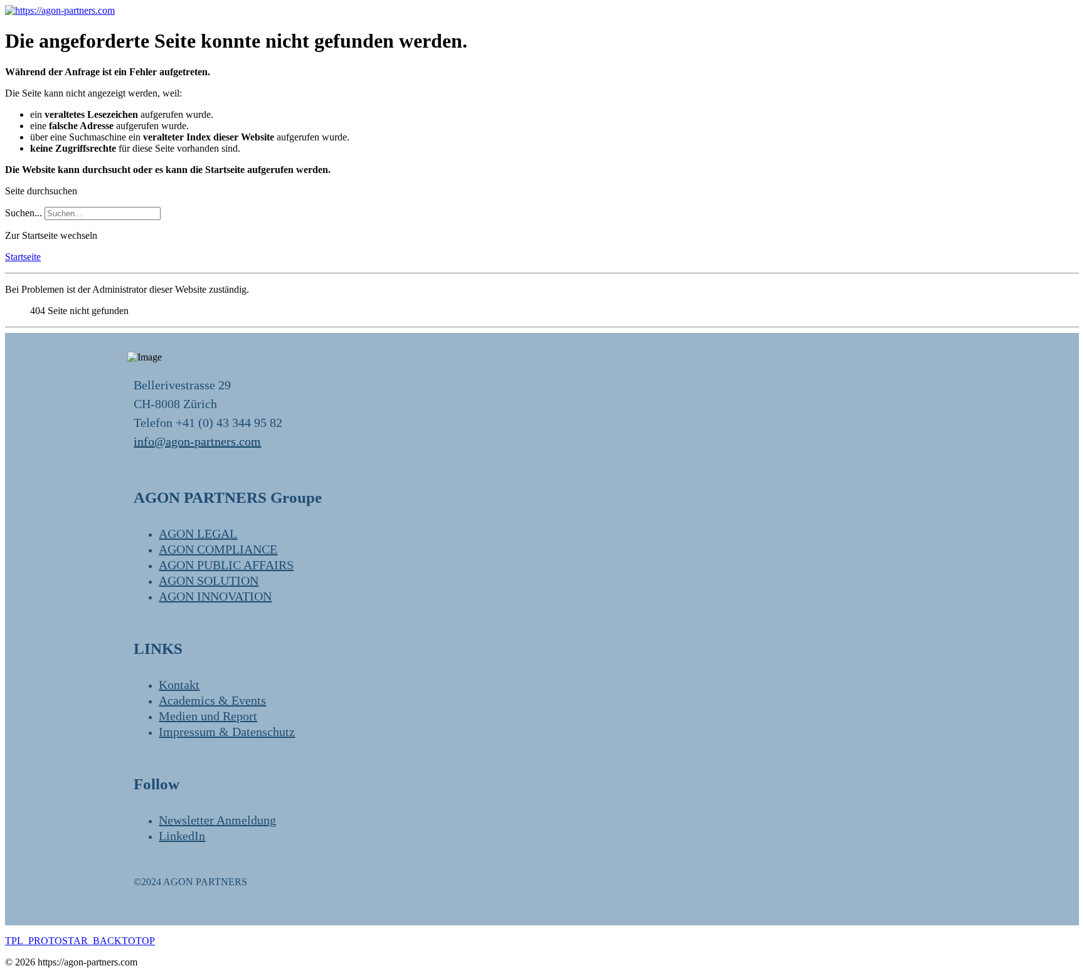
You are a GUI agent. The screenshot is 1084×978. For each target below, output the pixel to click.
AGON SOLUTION (208, 580)
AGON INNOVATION (215, 596)
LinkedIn (182, 836)
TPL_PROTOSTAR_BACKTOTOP (80, 940)
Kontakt (179, 684)
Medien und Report (208, 716)
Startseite (23, 256)
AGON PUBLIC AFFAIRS (226, 565)
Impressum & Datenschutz (227, 732)
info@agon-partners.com (197, 441)
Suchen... (23, 213)
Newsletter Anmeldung (217, 820)
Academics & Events (212, 700)
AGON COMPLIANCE (218, 549)
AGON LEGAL (198, 533)
